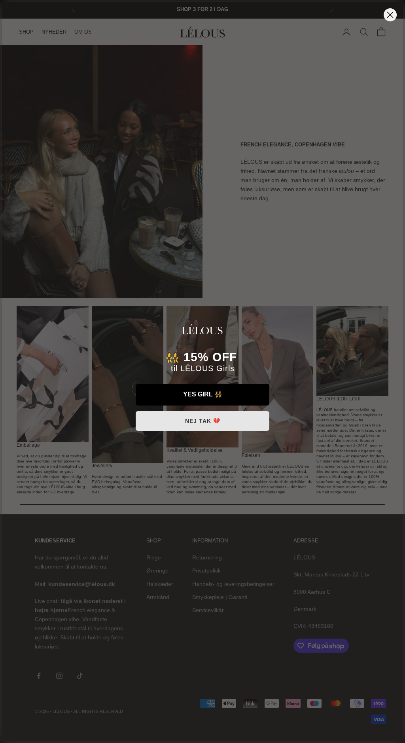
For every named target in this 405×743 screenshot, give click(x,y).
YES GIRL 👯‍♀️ (202, 394)
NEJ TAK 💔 (202, 421)
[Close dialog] (390, 15)
